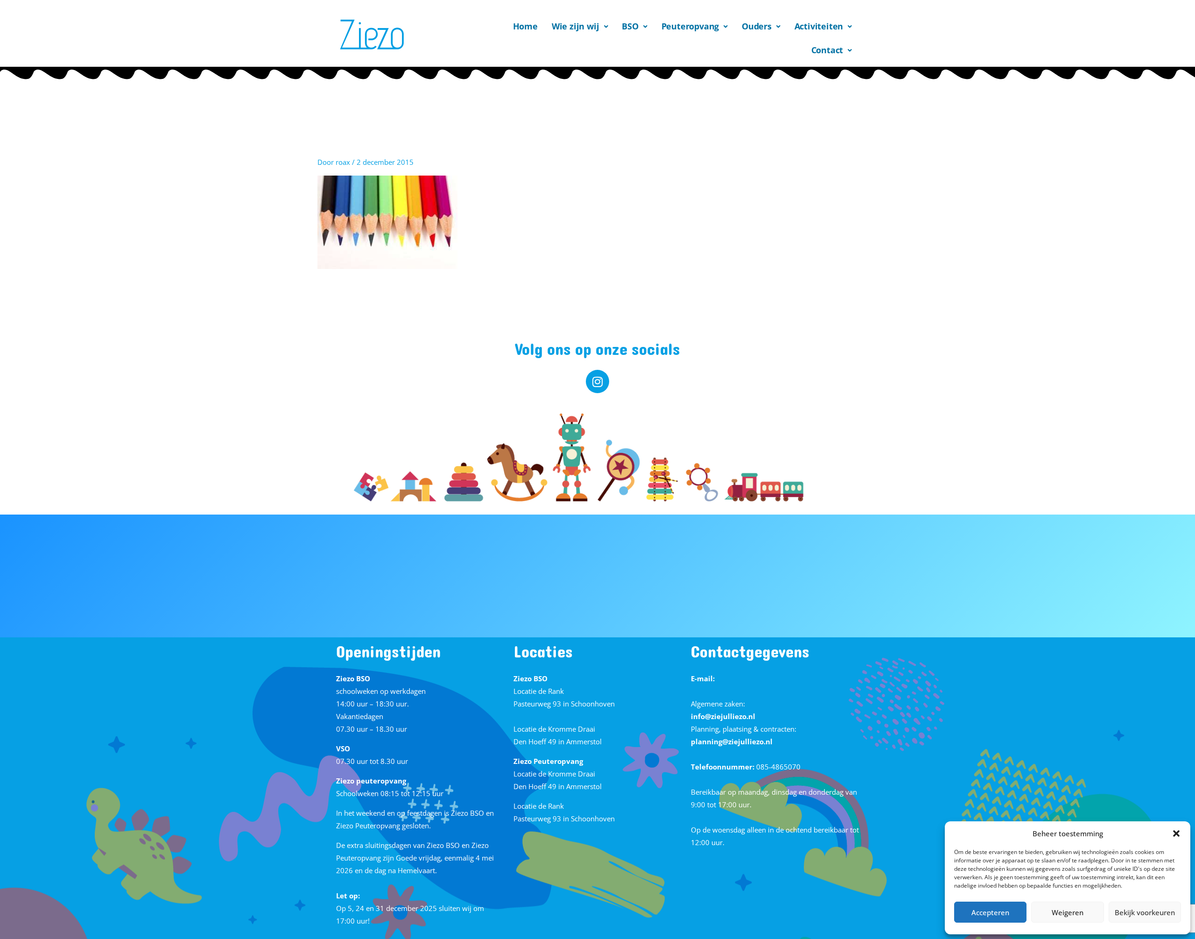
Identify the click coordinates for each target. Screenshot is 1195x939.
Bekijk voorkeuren (1145, 912)
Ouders (757, 26)
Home (525, 26)
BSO (630, 26)
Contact (827, 50)
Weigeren (1067, 912)
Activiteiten (819, 26)
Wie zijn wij (575, 26)
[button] (1176, 833)
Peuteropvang (690, 26)
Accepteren (990, 912)
